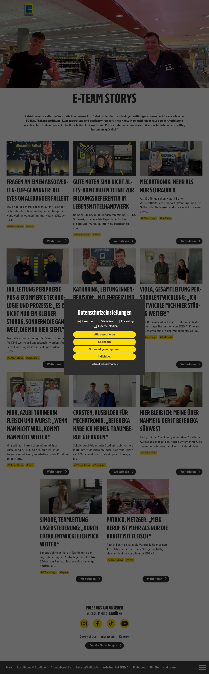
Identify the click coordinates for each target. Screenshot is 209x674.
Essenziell (88, 321)
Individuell (104, 356)
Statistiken (107, 321)
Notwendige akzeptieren (104, 349)
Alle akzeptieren (104, 334)
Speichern (104, 342)
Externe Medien (108, 326)
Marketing (127, 321)
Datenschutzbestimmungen (105, 363)
